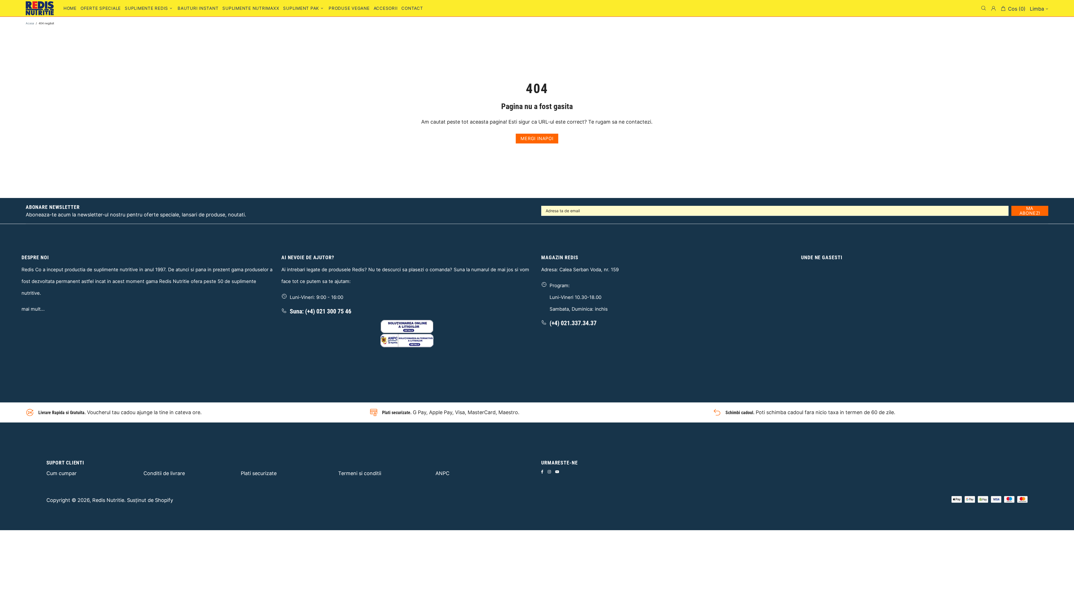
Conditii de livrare (164, 473)
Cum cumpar (61, 473)
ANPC (442, 473)
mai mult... (33, 309)
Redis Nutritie (108, 500)
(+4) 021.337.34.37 (573, 323)
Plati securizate (259, 473)
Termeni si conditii (359, 473)
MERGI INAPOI (537, 138)
